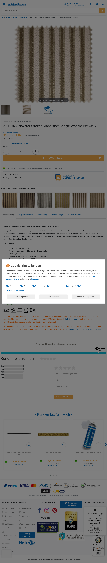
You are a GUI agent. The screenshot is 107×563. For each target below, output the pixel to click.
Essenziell (14, 286)
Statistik (27, 286)
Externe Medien (57, 286)
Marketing (41, 286)
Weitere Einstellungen (15, 291)
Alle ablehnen (53, 296)
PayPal (73, 286)
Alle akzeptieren (21, 296)
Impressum (35, 279)
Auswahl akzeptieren (85, 296)
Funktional (85, 286)
